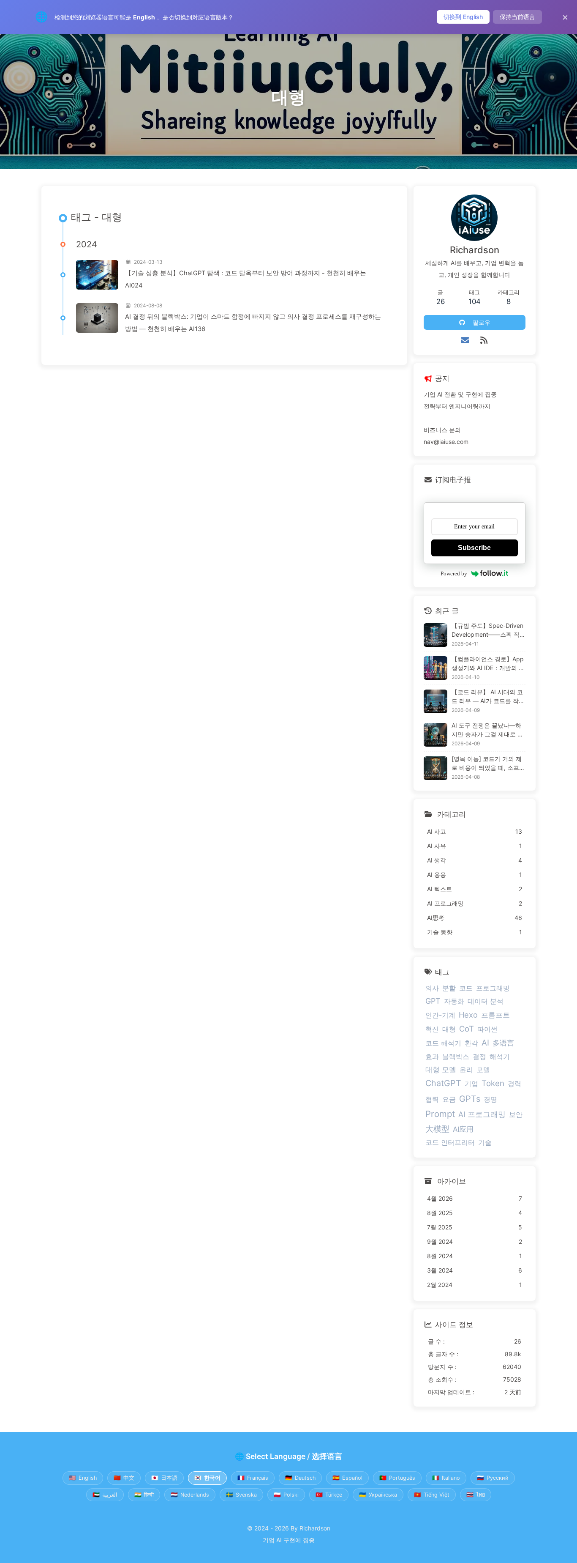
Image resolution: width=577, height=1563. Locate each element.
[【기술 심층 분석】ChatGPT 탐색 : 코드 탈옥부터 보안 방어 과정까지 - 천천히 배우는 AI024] (97, 275)
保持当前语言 (517, 16)
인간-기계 (440, 1015)
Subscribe (474, 547)
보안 (516, 1114)
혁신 (432, 1029)
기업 (471, 1083)
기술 (485, 1142)
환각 (471, 1043)
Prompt (440, 1114)
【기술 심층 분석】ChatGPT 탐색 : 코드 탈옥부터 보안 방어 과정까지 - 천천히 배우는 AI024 (245, 279)
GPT (433, 1000)
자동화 (454, 1001)
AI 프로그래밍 (482, 1114)
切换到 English (463, 16)
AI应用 (463, 1129)
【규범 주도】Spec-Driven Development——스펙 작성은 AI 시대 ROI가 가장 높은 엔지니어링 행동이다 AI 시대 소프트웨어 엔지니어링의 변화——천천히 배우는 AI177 (488, 630)
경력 (514, 1083)
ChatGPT (443, 1083)
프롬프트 (495, 1015)
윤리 (466, 1069)
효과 (432, 1056)
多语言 (503, 1043)
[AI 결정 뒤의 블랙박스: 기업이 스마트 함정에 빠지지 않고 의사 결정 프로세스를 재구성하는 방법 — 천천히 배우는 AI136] (97, 318)
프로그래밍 (493, 988)
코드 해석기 (443, 1043)
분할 (449, 988)
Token (493, 1083)
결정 (479, 1056)
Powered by (454, 573)
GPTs (469, 1099)
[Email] (465, 340)
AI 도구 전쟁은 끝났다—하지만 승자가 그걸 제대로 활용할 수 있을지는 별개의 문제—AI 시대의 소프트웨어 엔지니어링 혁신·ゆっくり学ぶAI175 (487, 730)
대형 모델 (440, 1069)
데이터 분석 (486, 1001)
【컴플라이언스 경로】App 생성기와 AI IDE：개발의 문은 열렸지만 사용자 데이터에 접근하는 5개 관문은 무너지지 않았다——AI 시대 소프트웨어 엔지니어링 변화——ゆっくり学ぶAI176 (488, 663)
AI (485, 1043)
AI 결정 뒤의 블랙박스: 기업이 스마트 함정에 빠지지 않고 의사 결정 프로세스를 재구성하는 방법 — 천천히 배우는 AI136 (253, 323)
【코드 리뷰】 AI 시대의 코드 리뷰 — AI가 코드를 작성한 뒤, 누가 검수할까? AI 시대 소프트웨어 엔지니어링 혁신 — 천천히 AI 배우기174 (488, 696)
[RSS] (484, 340)
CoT (466, 1028)
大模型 (437, 1129)
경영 (490, 1099)
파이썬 (487, 1029)
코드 (466, 988)
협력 (432, 1099)
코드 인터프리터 (450, 1142)
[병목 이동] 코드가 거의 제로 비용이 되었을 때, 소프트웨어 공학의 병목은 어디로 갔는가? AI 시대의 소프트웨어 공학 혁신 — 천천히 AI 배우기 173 (488, 763)
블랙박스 (455, 1056)
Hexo (468, 1014)
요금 (449, 1099)
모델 (483, 1069)
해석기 (500, 1056)
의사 (432, 988)
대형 (449, 1029)
